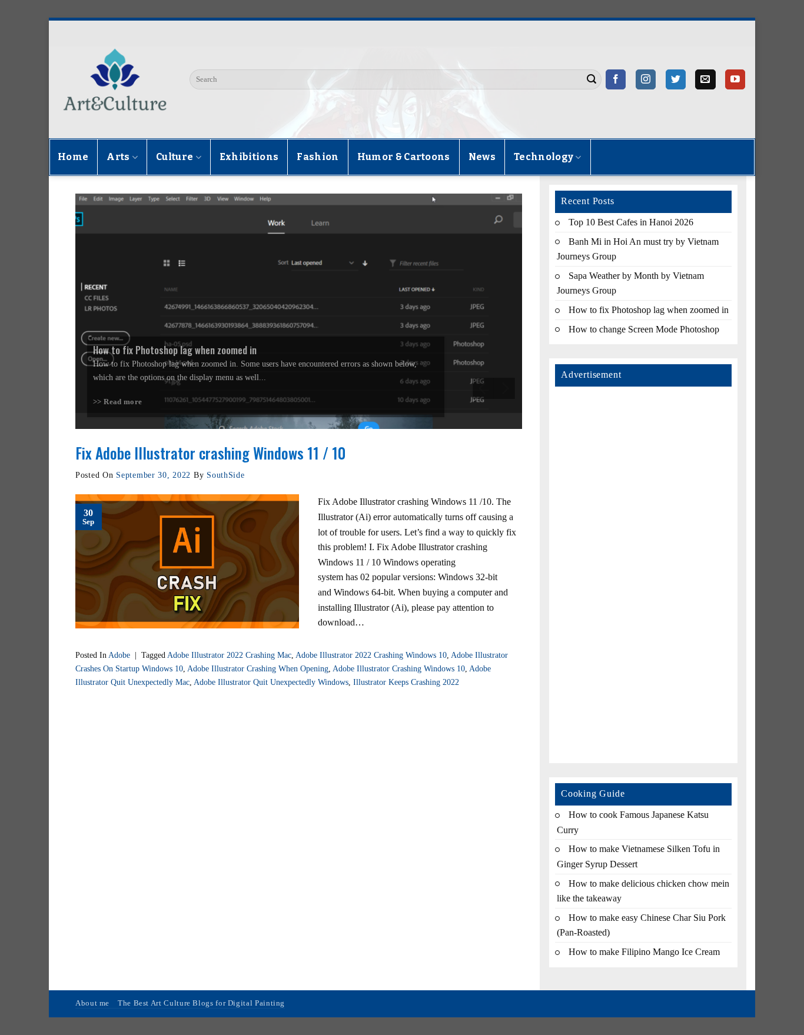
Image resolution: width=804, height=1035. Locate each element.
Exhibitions (249, 156)
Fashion (317, 156)
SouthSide (225, 475)
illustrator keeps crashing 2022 (406, 682)
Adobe (119, 655)
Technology (543, 156)
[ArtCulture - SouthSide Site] (115, 79)
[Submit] (592, 79)
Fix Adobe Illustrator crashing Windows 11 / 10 (210, 452)
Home (73, 156)
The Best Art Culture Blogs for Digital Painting (201, 1003)
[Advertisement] (643, 571)
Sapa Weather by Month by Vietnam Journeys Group (630, 283)
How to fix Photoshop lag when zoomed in (649, 310)
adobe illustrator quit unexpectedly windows (271, 682)
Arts (118, 156)
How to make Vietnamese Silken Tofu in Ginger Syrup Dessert (638, 856)
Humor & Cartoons (403, 156)
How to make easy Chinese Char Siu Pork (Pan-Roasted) (641, 925)
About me (92, 1003)
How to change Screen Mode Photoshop (644, 329)
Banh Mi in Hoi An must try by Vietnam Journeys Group (638, 249)
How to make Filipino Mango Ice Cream (644, 952)
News (482, 156)
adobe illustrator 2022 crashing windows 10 (371, 655)
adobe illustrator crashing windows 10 (399, 668)
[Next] (504, 388)
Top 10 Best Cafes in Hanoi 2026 (631, 222)
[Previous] (483, 388)
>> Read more (117, 402)
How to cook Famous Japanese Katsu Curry (633, 822)
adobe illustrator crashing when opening (257, 668)
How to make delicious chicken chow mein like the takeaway (643, 891)
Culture (174, 156)
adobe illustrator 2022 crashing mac (229, 655)
